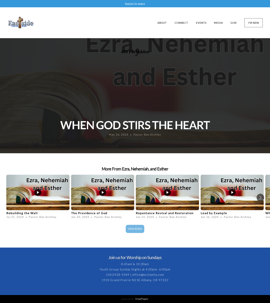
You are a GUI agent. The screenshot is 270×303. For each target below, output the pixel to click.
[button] (260, 198)
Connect (181, 22)
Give (233, 22)
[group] (37, 198)
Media (218, 22)
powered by (135, 299)
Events (201, 22)
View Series (135, 228)
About (162, 22)
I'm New (253, 22)
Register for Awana (135, 3)
